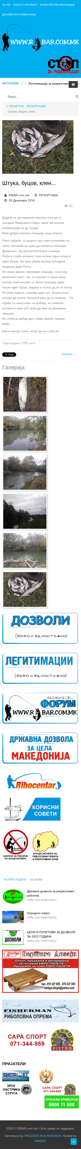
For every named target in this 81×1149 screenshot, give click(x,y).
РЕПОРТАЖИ (36, 106)
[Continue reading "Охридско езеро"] (13, 917)
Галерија (67, 354)
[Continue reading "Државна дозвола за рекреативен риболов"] (13, 896)
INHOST (40, 1141)
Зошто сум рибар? (25, 4)
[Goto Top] (74, 1141)
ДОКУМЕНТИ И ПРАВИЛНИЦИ (19, 14)
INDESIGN (53, 1136)
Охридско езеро (38, 913)
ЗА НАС (6, 4)
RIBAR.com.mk (19, 195)
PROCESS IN (33, 1136)
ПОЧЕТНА (16, 106)
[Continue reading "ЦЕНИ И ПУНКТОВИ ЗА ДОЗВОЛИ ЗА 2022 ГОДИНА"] (13, 937)
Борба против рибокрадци (57, 4)
